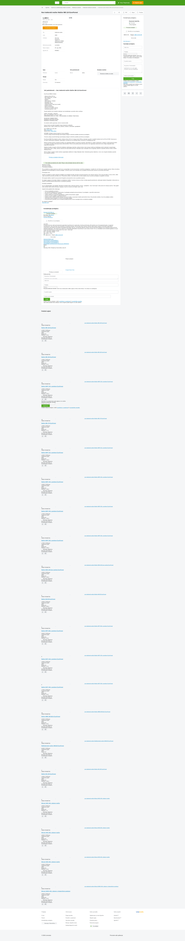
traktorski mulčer (58, 32)
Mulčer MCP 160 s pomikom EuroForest (52, 687)
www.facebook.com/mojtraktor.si (51, 240)
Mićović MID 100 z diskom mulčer (50, 803)
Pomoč (43, 917)
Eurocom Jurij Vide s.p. (49, 212)
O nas (43, 915)
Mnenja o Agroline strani (71, 922)
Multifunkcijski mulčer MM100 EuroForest (52, 746)
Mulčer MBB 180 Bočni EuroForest (50, 716)
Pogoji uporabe (69, 915)
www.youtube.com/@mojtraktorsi (51, 241)
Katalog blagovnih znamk (71, 925)
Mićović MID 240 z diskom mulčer (50, 862)
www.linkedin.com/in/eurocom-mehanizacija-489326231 (56, 243)
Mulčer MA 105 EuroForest (48, 774)
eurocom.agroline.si (48, 217)
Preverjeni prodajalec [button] (50, 213)
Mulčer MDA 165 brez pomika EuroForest (52, 570)
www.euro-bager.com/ (49, 239)
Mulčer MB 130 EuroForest (48, 327)
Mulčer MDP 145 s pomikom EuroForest (52, 482)
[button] (115, 12)
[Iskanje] (63, 3)
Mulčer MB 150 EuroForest (48, 357)
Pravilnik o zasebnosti (71, 917)
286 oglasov (51, 215)
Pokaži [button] (53, 235)
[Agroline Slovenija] (47, 2)
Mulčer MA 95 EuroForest (48, 599)
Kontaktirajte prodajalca (50, 27)
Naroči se (45, 405)
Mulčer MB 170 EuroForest (48, 423)
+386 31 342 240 (59, 235)
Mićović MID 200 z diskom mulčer (50, 832)
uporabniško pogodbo (77, 301)
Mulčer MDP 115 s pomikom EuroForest (52, 452)
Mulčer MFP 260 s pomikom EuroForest (52, 631)
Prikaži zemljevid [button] (69, 258)
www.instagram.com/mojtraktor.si (51, 242)
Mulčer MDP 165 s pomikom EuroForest (52, 540)
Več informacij (126, 41)
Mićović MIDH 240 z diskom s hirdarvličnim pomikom (55, 891)
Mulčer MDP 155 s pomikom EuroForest (52, 511)
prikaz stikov (49, 129)
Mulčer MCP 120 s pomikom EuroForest (52, 659)
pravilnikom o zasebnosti (65, 301)
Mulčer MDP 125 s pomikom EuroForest (52, 386)
